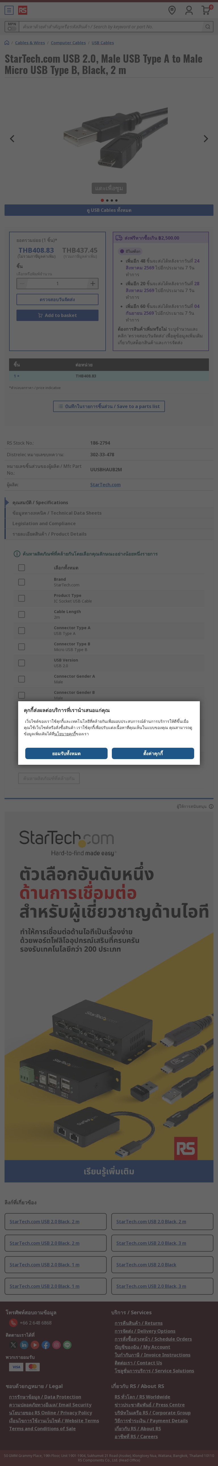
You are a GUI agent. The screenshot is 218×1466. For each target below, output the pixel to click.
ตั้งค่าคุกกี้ (153, 753)
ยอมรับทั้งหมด (66, 753)
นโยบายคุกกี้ (65, 733)
